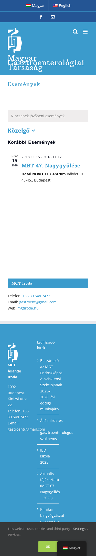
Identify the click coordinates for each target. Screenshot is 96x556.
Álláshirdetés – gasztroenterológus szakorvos (48, 429)
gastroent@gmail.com (38, 302)
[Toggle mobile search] (75, 31)
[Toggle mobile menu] (85, 31)
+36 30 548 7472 (36, 295)
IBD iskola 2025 (45, 456)
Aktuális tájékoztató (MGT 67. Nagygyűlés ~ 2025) (48, 485)
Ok (48, 546)
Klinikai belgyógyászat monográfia (48, 515)
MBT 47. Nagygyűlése (51, 165)
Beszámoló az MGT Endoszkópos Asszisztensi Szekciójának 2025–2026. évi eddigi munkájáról (48, 384)
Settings (79, 528)
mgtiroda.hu (28, 308)
